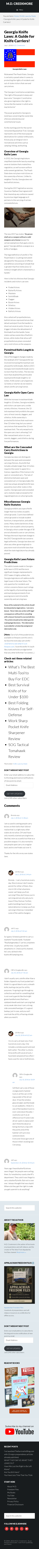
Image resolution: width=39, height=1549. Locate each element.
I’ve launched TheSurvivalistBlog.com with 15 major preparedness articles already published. (19, 1454)
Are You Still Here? (11, 1472)
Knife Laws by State (20, 764)
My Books (11, 1492)
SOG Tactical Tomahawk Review (18, 750)
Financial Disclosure (15, 1504)
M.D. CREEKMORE (19, 3)
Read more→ (21, 1252)
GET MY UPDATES (14, 794)
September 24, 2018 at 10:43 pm (22, 1163)
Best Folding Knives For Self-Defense (21, 709)
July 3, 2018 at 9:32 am (19, 931)
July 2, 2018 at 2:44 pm (23, 874)
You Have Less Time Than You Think (18, 1475)
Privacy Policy (13, 1501)
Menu (21, 10)
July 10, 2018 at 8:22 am (23, 1035)
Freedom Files (13, 1489)
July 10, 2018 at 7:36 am (19, 973)
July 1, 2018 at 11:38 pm (19, 818)
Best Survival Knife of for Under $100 (18, 691)
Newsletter (12, 1498)
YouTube (10, 1495)
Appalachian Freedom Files (13, 1307)
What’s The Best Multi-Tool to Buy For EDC (21, 673)
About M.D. (12, 1486)
